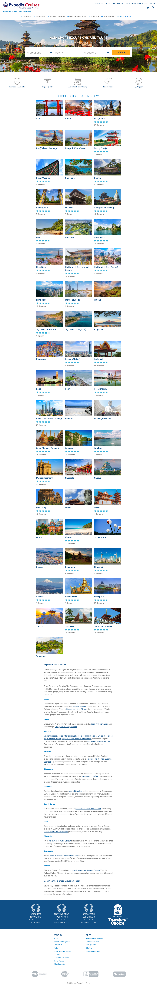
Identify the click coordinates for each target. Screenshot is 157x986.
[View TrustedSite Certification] (119, 974)
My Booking (131, 3)
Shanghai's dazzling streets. (66, 727)
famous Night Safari (90, 776)
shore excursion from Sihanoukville (64, 855)
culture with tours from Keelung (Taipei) (84, 870)
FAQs (56, 948)
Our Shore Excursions (61, 958)
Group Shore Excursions (62, 951)
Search (153, 7)
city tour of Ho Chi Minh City (98, 741)
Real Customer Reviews (94, 938)
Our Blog (57, 954)
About (56, 938)
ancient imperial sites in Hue (80, 739)
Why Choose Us (59, 964)
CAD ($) (152, 3)
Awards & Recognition (62, 942)
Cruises (108, 3)
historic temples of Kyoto (76, 709)
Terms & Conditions (93, 951)
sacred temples (75, 791)
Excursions (98, 3)
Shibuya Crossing (79, 706)
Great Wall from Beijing (100, 724)
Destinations (118, 3)
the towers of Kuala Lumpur (60, 841)
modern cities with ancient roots (88, 809)
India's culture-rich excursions (56, 832)
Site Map (89, 948)
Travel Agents (59, 961)
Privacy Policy (91, 945)
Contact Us (142, 3)
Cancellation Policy (92, 942)
